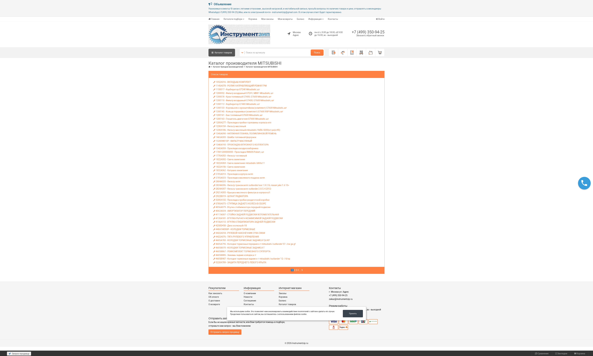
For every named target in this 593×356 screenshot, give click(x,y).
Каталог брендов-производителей (228, 67)
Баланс (300, 19)
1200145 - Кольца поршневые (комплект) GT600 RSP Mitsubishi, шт (249, 111)
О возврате (214, 304)
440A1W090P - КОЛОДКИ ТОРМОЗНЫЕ (235, 229)
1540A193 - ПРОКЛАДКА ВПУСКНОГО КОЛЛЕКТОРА (242, 144)
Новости (248, 297)
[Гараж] (361, 52)
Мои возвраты (285, 19)
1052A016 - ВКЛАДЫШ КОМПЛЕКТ (233, 82)
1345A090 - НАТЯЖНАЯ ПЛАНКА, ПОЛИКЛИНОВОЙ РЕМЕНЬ (246, 133)
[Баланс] (370, 52)
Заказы (282, 293)
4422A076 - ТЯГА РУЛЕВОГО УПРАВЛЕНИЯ (237, 236)
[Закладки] (352, 52)
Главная (215, 19)
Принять (353, 314)
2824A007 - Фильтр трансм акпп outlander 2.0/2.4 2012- (243, 189)
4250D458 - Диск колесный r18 (231, 225)
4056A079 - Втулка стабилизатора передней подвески (242, 207)
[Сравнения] (342, 52)
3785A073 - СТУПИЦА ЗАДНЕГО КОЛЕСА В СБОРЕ (240, 203)
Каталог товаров (287, 304)
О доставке (214, 300)
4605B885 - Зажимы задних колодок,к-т (235, 255)
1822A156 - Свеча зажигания (230, 167)
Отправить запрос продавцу (224, 332)
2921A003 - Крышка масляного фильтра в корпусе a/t (242, 192)
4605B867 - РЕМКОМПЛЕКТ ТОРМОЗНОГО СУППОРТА (242, 251)
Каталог (223, 52)
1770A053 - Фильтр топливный (231, 155)
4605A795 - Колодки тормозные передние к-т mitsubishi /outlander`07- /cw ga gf (255, 244)
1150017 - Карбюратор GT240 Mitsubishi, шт (237, 89)
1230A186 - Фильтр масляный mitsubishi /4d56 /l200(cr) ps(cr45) (247, 130)
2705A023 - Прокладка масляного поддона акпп (240, 178)
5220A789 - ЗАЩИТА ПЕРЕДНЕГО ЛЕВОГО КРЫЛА (240, 262)
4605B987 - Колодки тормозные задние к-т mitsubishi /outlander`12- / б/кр (252, 258)
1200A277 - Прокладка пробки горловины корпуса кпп (243, 122)
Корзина (252, 19)
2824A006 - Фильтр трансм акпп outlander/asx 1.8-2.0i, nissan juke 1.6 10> (252, 185)
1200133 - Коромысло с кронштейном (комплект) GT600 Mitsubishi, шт (251, 108)
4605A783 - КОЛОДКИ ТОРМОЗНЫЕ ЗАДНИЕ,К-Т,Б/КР (242, 240)
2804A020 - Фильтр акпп (227, 181)
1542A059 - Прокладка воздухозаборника (236, 148)
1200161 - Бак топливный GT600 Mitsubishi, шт (239, 115)
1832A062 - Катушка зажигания (231, 170)
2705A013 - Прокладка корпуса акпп (234, 174)
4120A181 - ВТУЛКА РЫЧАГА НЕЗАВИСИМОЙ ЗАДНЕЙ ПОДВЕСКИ (249, 218)
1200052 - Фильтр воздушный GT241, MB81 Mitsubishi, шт (244, 93)
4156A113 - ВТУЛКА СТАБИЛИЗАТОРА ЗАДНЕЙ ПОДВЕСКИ (245, 222)
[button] (584, 183)
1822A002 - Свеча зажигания (230, 159)
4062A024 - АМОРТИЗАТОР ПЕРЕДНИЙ (235, 211)
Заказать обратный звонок (370, 35)
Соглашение (250, 300)
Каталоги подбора (233, 19)
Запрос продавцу (20, 353)
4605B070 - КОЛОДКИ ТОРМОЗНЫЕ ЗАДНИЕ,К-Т (240, 247)
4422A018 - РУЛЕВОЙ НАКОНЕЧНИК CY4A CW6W (240, 233)
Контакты (333, 19)
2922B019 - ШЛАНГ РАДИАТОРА (231, 196)
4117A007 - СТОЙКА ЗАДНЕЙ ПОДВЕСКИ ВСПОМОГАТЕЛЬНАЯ (247, 214)
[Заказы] (333, 52)
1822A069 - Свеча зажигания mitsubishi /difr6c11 (240, 163)
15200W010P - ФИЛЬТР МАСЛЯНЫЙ (233, 141)
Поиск (317, 52)
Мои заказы (267, 19)
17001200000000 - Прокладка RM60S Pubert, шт (239, 152)
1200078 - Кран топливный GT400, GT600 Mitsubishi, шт (243, 96)
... (300, 270)
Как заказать (215, 293)
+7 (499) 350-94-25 (368, 32)
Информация (315, 19)
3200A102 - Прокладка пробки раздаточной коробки (242, 200)
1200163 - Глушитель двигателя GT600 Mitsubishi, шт (242, 119)
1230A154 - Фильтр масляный (230, 126)
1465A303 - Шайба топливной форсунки (235, 137)
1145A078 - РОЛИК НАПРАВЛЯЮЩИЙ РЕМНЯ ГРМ (241, 85)
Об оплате (213, 297)
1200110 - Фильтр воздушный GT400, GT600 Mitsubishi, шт (244, 100)
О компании (250, 293)
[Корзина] (380, 52)
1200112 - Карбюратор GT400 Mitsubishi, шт (237, 104)
